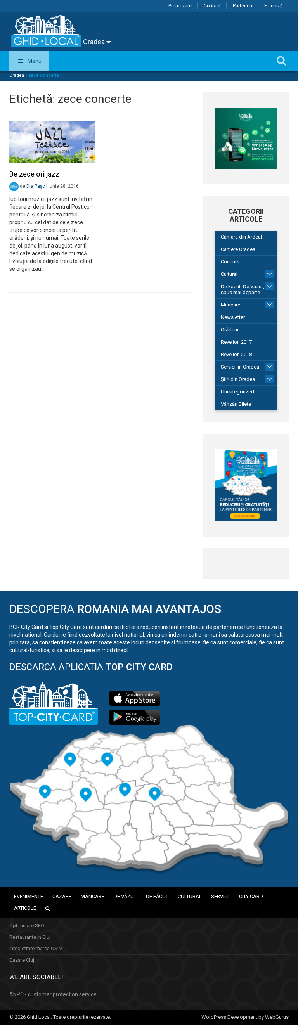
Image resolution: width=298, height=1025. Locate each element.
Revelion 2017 (236, 342)
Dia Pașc (35, 186)
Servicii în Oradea (240, 367)
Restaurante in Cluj (29, 937)
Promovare (180, 6)
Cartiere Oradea (238, 249)
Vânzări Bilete (236, 404)
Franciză (273, 6)
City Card (251, 896)
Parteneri (242, 6)
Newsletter (233, 317)
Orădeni (229, 329)
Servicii (220, 896)
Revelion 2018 (236, 354)
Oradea (94, 42)
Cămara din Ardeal (241, 237)
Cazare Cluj (21, 960)
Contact (212, 6)
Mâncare (230, 305)
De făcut (157, 896)
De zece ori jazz (34, 174)
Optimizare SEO (26, 925)
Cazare (61, 896)
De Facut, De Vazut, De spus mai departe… (246, 289)
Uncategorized (237, 392)
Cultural (229, 274)
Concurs (230, 262)
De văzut (125, 896)
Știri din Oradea (238, 379)
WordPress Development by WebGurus (245, 1017)
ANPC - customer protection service (53, 994)
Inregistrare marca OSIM (36, 948)
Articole (25, 908)
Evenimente (28, 896)
